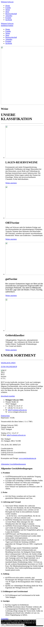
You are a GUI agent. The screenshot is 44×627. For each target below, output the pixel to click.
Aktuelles (8, 16)
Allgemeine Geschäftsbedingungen (13, 464)
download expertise (8, 396)
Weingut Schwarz (7, 2)
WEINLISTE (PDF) (8, 363)
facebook (8, 20)
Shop (7, 12)
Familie (8, 8)
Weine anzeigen (11, 183)
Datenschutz (5, 416)
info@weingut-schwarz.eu (17, 410)
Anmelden (4, 619)
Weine (7, 10)
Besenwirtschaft (11, 14)
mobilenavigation (7, 25)
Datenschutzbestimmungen (15, 625)
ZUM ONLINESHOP (9, 367)
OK (3, 625)
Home (7, 6)
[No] (25, 625)
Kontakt (8, 18)
